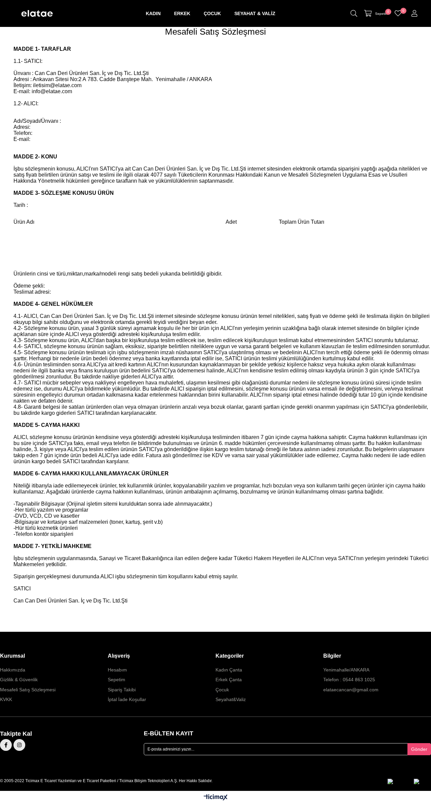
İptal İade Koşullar (127, 699)
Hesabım (117, 669)
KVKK (6, 699)
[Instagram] (19, 745)
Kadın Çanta (229, 669)
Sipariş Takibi (122, 689)
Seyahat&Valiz (231, 699)
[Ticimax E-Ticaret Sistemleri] (216, 797)
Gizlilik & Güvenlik (19, 679)
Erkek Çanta (229, 679)
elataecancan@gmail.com (350, 689)
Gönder (419, 749)
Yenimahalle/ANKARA (346, 669)
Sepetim (116, 679)
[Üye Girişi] (414, 13)
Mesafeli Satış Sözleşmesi (28, 689)
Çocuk (222, 689)
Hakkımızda (12, 669)
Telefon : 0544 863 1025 (349, 679)
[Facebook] (6, 745)
